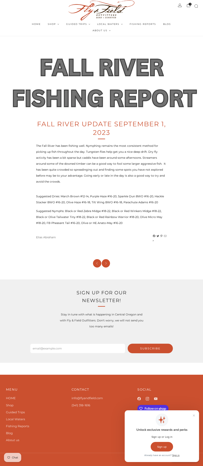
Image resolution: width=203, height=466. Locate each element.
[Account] (180, 5)
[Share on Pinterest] (161, 236)
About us (100, 30)
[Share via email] (165, 236)
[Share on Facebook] (154, 236)
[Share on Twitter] (158, 236)
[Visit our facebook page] (141, 399)
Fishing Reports (143, 24)
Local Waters (108, 24)
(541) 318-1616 (81, 405)
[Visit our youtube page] (158, 399)
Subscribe (150, 348)
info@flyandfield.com (87, 398)
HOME (36, 24)
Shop (52, 24)
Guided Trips (76, 24)
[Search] (195, 7)
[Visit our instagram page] (150, 399)
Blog (167, 24)
